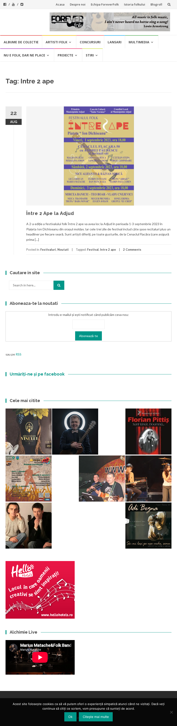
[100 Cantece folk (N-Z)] (29, 526)
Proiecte (65, 55)
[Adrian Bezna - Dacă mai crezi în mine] (148, 526)
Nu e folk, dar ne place (24, 55)
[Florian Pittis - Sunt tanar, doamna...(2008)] (148, 432)
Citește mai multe (96, 717)
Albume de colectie (21, 42)
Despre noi (78, 4)
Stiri (90, 55)
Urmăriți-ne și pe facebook (37, 374)
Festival (93, 249)
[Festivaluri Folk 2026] (148, 479)
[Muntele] (102, 479)
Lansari (114, 42)
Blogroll (156, 4)
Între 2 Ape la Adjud (50, 213)
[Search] (58, 285)
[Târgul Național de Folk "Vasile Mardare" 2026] (29, 479)
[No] (171, 712)
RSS (18, 354)
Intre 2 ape (108, 249)
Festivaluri (48, 249)
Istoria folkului (134, 4)
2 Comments (132, 249)
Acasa (60, 4)
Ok (70, 717)
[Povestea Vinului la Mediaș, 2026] (29, 432)
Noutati (63, 249)
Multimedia (139, 42)
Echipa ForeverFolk (105, 4)
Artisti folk (56, 42)
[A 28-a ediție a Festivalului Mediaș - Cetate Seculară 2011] (75, 432)
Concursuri (90, 42)
